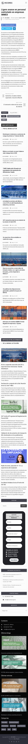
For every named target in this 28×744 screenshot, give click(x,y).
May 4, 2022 (14, 156)
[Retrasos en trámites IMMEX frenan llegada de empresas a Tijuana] (14, 313)
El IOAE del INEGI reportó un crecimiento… (11, 695)
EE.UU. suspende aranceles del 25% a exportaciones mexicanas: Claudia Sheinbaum (12, 367)
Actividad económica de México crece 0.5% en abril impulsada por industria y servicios (13, 203)
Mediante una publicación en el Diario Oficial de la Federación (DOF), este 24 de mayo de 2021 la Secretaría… (13, 300)
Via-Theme (16, 739)
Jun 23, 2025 (14, 208)
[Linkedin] (14, 28)
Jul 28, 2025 (14, 276)
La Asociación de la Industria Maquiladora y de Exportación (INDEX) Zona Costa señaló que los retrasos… (13, 331)
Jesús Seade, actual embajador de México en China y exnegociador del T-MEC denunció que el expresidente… (14, 179)
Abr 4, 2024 (14, 326)
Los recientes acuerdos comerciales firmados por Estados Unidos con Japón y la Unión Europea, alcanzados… (14, 281)
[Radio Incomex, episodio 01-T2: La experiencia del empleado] (14, 456)
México (3, 729)
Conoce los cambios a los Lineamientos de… (12, 653)
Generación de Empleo (13, 116)
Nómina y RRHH (12, 556)
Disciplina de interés (12, 550)
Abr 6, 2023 (14, 225)
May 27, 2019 (15, 242)
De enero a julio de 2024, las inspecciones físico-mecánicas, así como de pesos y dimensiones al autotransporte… (13, 143)
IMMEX (4, 119)
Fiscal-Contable (12, 554)
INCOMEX (7, 17)
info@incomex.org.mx (10, 599)
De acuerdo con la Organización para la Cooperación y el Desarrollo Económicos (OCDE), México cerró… (12, 160)
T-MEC (14, 729)
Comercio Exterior (12, 552)
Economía (12, 725)
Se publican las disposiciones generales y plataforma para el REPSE (12, 290)
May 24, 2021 (15, 296)
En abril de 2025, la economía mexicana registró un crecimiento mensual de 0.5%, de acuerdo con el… (13, 212)
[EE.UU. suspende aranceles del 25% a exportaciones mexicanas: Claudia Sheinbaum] (14, 355)
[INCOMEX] (6, 2)
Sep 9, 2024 (14, 139)
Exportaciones (21, 725)
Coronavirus (5, 725)
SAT (9, 729)
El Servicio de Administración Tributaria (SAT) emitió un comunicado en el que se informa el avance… (14, 229)
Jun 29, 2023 (14, 175)
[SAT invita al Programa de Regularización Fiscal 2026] (14, 407)
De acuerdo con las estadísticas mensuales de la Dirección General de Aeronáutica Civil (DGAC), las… (13, 246)
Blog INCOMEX (13, 112)
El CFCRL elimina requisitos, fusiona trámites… (12, 672)
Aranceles (4, 722)
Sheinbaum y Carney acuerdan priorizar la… (11, 715)
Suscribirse (14, 560)
